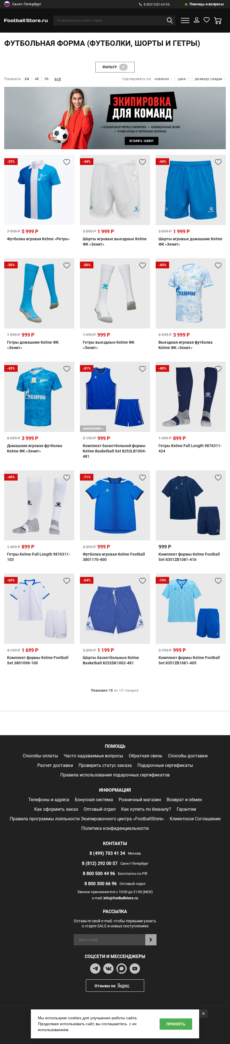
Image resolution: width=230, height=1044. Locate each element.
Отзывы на (105, 986)
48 (37, 79)
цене (182, 79)
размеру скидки (208, 79)
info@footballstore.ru (121, 898)
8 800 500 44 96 (157, 4)
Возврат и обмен (184, 799)
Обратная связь (145, 755)
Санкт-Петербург (26, 4)
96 (47, 79)
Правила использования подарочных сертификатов (115, 775)
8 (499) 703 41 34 (107, 853)
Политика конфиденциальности (115, 828)
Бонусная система (94, 799)
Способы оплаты (40, 755)
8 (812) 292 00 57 (100, 863)
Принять (175, 1024)
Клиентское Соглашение (195, 818)
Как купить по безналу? (146, 809)
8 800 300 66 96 (100, 883)
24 (27, 79)
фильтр (113, 67)
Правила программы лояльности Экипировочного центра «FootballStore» (87, 818)
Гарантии (186, 809)
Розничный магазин (140, 799)
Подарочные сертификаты (165, 765)
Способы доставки (188, 755)
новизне (162, 79)
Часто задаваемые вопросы (93, 755)
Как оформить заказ (56, 809)
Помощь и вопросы (207, 4)
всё (57, 79)
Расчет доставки (55, 765)
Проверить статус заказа (105, 765)
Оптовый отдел (100, 809)
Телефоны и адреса (48, 799)
